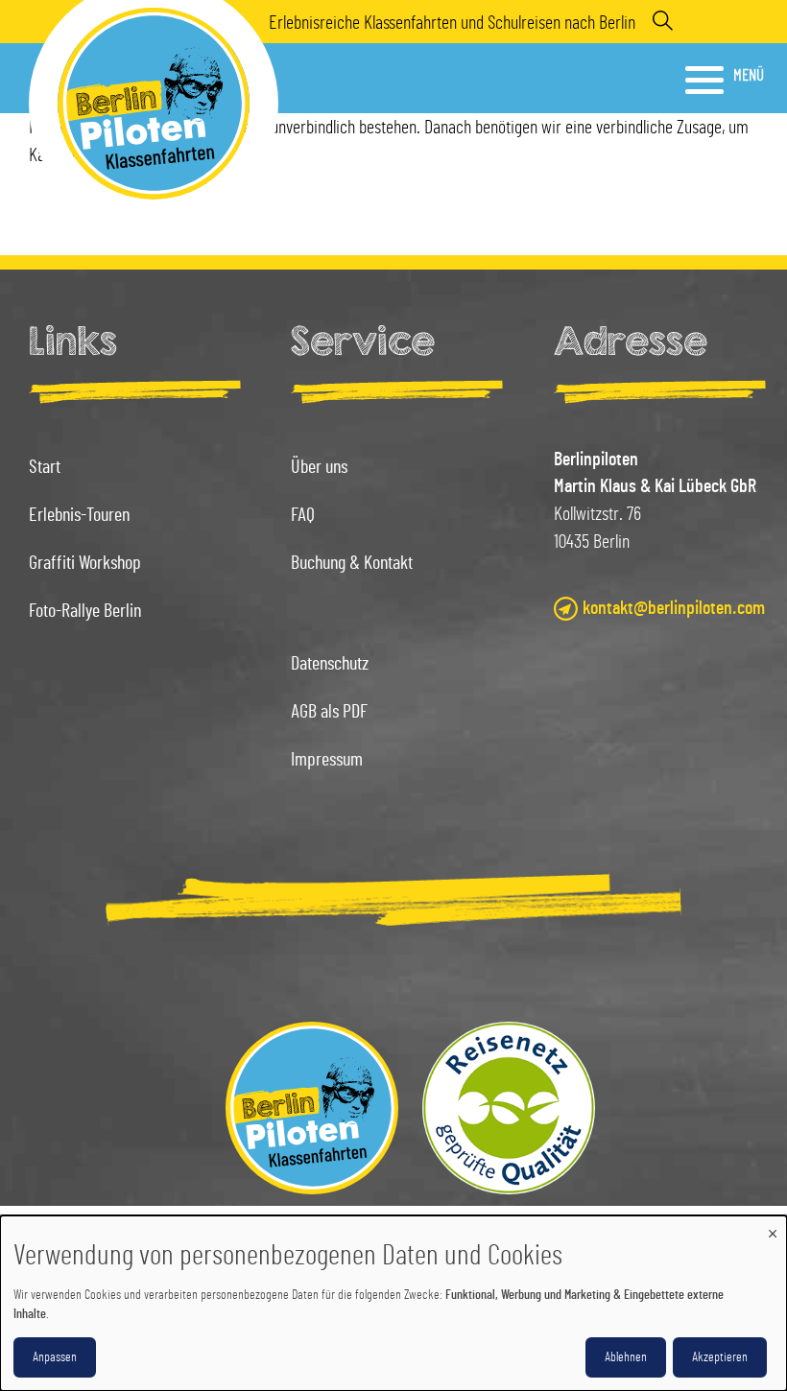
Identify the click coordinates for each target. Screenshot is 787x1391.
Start (44, 467)
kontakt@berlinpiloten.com (674, 608)
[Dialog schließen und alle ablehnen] (772, 1227)
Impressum (327, 759)
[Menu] (706, 79)
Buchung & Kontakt (352, 563)
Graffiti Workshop (85, 563)
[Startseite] (312, 1108)
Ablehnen (626, 1357)
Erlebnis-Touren (79, 515)
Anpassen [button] (55, 1357)
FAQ (303, 515)
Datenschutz (330, 663)
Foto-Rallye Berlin (85, 611)
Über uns (319, 467)
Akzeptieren (720, 1357)
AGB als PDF (329, 711)
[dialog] (393, 1303)
